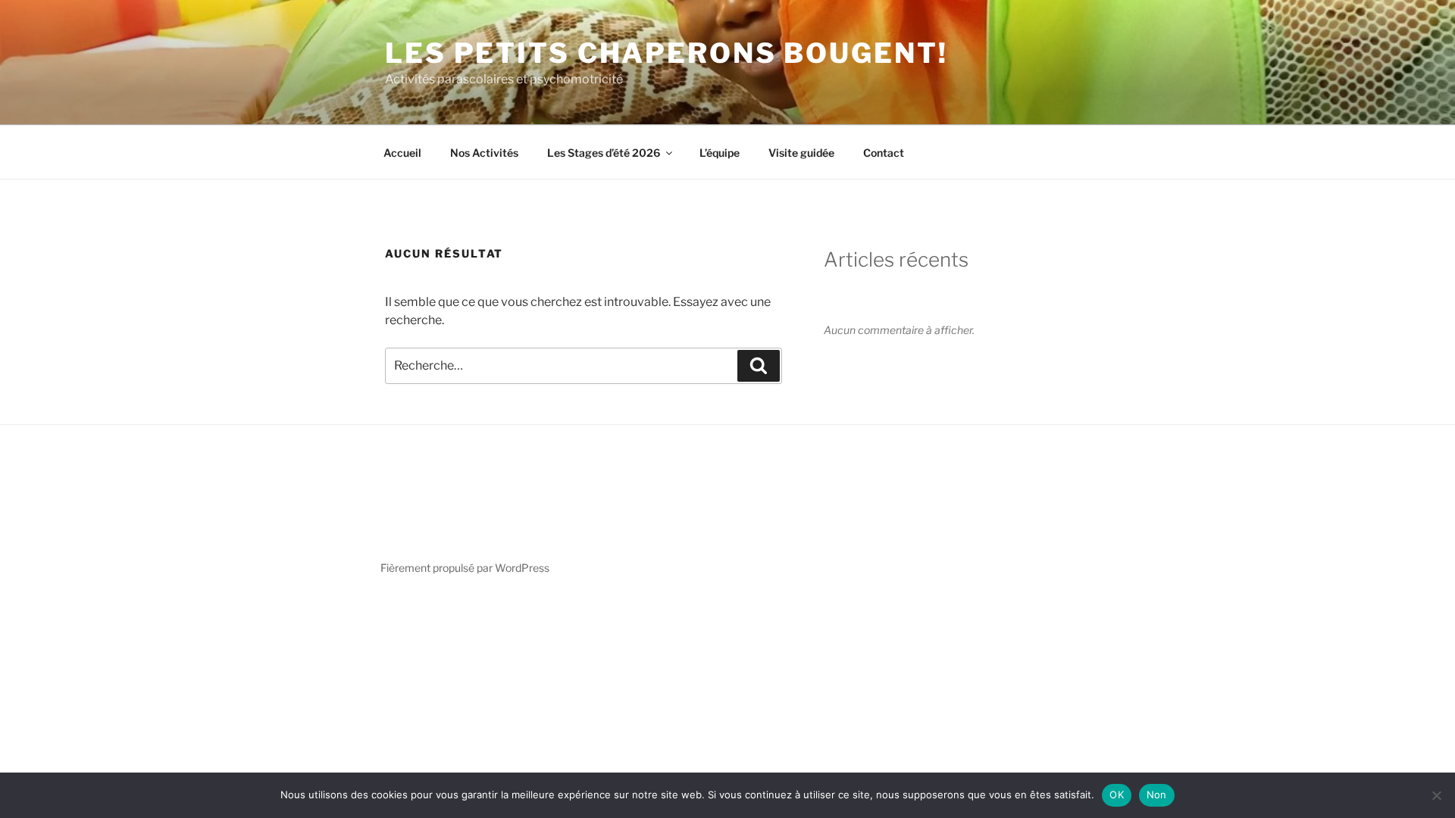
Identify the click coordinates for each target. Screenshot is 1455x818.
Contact (883, 152)
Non (1157, 794)
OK (1116, 794)
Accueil (402, 152)
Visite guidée (801, 152)
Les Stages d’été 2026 (603, 152)
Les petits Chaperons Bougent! (666, 53)
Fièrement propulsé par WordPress (464, 567)
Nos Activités (484, 152)
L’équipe (719, 152)
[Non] (1436, 795)
